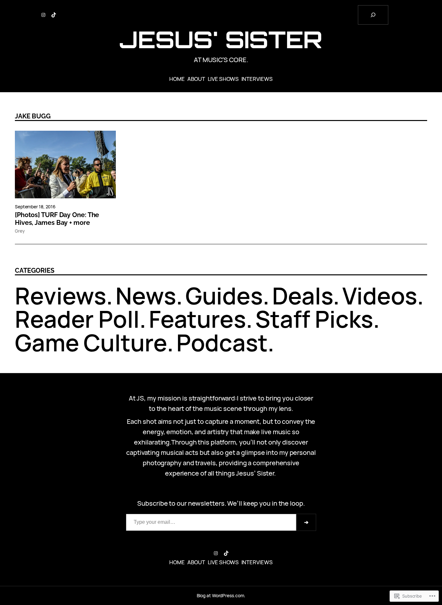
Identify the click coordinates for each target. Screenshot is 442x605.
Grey (20, 231)
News (146, 295)
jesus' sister (221, 39)
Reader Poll (77, 319)
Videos (379, 295)
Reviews (60, 295)
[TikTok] (53, 14)
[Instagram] (43, 14)
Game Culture (91, 342)
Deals (302, 295)
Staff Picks (314, 319)
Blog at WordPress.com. (221, 595)
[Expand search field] (373, 15)
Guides (224, 295)
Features (197, 319)
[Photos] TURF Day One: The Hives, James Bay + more (57, 218)
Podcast (222, 342)
